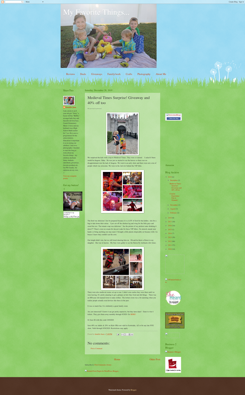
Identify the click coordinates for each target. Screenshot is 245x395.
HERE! (133, 314)
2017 (170, 221)
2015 (170, 229)
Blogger (133, 390)
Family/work (114, 74)
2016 (170, 225)
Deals (83, 74)
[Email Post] (118, 334)
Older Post (155, 359)
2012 (170, 241)
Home (117, 359)
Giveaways (96, 74)
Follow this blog (173, 118)
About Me (161, 74)
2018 (170, 217)
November (174, 205)
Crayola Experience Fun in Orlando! (174, 196)
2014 (170, 233)
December (174, 180)
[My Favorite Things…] (72, 210)
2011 (170, 245)
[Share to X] (127, 334)
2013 (170, 237)
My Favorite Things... (96, 12)
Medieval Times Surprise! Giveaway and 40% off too (176, 186)
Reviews (70, 74)
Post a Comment (96, 348)
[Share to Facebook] (129, 334)
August (173, 209)
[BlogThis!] (125, 334)
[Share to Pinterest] (132, 334)
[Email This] (122, 334)
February (173, 213)
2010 (170, 249)
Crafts (129, 74)
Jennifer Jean (71, 107)
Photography (143, 74)
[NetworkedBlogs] (174, 115)
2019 (170, 177)
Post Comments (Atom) (103, 365)
